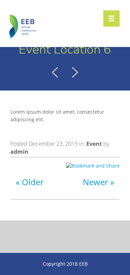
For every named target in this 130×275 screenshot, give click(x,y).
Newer (95, 182)
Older (33, 182)
